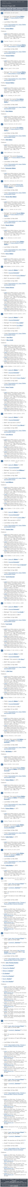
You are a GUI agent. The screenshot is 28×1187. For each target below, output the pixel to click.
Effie (19, 127)
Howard (21, 45)
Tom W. (21, 564)
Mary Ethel (7, 981)
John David (7, 965)
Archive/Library (8, 10)
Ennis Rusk (8, 976)
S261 (5, 909)
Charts (14, 8)
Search (23, 10)
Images (2, 10)
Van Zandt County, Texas (14, 952)
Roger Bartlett (13, 1181)
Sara (19, 325)
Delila (20, 853)
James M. (13, 270)
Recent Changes (17, 10)
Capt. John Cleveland (16, 883)
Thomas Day (8, 968)
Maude (20, 213)
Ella (5, 973)
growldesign (16, 1185)
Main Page (3, 8)
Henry (20, 241)
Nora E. (6, 978)
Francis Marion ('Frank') (16, 46)
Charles (21, 517)
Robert (21, 768)
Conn (20, 425)
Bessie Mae (11, 196)
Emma (20, 16)
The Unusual (20, 8)
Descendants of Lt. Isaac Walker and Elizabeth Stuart (15, 25)
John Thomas (12, 962)
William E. (7, 970)
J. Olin (20, 659)
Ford (20, 612)
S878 (5, 914)
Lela (20, 470)
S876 (5, 1009)
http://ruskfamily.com (9, 915)
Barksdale (11, 168)
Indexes (8, 8)
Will (20, 739)
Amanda (13, 273)
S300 (5, 33)
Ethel (20, 99)
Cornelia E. (14, 887)
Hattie (20, 824)
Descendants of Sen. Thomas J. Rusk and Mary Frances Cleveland (15, 903)
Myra (19, 322)
